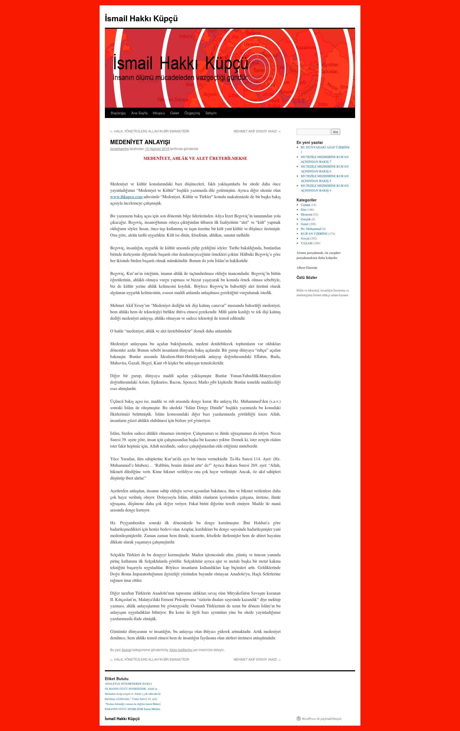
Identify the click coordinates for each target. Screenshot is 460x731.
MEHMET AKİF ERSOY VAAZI (257, 131)
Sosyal (127, 649)
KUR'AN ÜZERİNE (314, 233)
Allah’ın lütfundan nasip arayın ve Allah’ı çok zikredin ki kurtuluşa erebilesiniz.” (133, 694)
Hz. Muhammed (311, 228)
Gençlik (306, 219)
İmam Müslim (152, 709)
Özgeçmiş (192, 112)
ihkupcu (159, 112)
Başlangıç (118, 112)
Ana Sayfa (139, 112)
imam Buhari (153, 704)
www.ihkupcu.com (126, 196)
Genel (304, 224)
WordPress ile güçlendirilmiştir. (322, 718)
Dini (303, 209)
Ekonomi (306, 214)
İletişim (211, 112)
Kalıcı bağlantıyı (181, 649)
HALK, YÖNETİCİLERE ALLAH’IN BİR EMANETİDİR (149, 131)
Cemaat (305, 204)
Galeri (174, 112)
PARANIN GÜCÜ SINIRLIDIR (124, 709)
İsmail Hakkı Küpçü (141, 18)
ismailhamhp (119, 148)
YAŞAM (307, 243)
